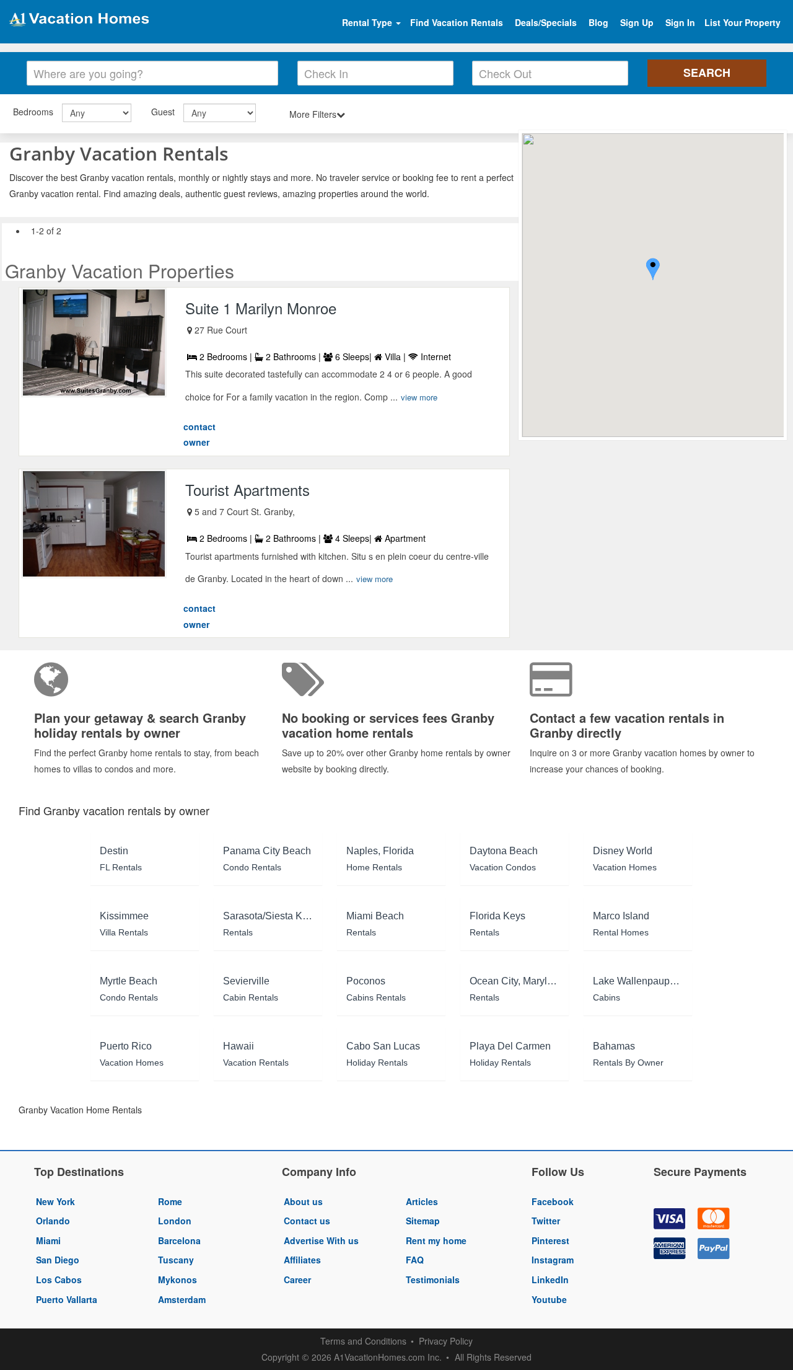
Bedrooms (33, 111)
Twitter (546, 1220)
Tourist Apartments (247, 489)
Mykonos (177, 1279)
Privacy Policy (446, 1341)
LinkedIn (550, 1279)
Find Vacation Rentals (456, 22)
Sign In (680, 22)
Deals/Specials (546, 22)
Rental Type (368, 22)
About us (303, 1201)
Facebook (553, 1201)
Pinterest (550, 1240)
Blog (598, 22)
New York (55, 1201)
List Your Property (742, 22)
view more (419, 397)
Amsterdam (182, 1299)
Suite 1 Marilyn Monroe (260, 308)
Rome (170, 1201)
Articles (422, 1201)
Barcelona (179, 1240)
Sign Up (637, 22)
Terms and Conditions (363, 1341)
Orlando (53, 1220)
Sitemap (423, 1220)
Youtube (549, 1299)
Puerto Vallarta (66, 1299)
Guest (163, 111)
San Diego (57, 1259)
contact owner (199, 434)
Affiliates (302, 1259)
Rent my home (436, 1240)
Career (297, 1279)
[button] (653, 270)
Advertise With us (321, 1240)
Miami (48, 1240)
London (174, 1220)
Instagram (553, 1259)
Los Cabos (59, 1279)
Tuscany (176, 1259)
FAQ (415, 1259)
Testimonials (433, 1279)
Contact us (307, 1220)
